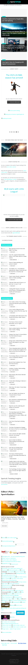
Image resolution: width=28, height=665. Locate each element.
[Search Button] (26, 2)
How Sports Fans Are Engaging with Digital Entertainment (13, 63)
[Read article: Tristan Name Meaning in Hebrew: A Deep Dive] (4, 382)
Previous (3, 124)
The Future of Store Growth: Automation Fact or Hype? (15, 322)
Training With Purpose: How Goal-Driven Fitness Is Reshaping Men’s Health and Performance (17, 290)
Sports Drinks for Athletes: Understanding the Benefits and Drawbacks (16, 441)
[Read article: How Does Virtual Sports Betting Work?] (4, 423)
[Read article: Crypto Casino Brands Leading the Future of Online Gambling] (4, 278)
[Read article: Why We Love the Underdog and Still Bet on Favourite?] (4, 407)
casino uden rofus (5, 643)
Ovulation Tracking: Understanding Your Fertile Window (17, 369)
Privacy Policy (18, 653)
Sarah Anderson (13, 259)
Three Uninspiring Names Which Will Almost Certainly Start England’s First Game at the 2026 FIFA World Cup (17, 350)
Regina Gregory (13, 430)
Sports (4, 16)
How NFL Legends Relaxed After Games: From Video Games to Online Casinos (17, 256)
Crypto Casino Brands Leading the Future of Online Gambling (17, 277)
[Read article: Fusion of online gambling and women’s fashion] (4, 264)
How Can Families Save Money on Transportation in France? (17, 394)
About (24, 653)
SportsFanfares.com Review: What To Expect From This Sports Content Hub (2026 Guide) (13, 33)
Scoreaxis (10, 240)
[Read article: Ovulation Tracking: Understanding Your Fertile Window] (4, 370)
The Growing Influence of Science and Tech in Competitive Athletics (18, 356)
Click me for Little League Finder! (14, 219)
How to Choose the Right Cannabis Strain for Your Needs (17, 434)
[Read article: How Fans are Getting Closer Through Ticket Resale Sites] (4, 449)
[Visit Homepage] (14, 2)
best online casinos (11, 167)
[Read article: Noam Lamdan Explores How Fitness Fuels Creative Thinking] (4, 330)
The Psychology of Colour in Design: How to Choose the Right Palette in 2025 (17, 470)
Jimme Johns (5, 511)
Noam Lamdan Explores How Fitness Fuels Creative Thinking (18, 328)
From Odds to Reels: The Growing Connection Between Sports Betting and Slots (17, 303)
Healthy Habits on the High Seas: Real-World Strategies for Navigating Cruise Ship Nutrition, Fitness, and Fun (18, 463)
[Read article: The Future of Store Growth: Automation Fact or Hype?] (4, 323)
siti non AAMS (14, 643)
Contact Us (13, 655)
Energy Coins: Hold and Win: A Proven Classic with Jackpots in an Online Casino (18, 342)
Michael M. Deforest (14, 473)
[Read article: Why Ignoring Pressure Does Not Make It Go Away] (4, 250)
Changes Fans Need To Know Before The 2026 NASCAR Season (18, 335)
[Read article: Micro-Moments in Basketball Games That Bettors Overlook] (4, 401)
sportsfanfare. (4, 484)
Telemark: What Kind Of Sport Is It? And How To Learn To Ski (17, 283)
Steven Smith (12, 252)
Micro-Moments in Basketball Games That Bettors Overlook (17, 400)
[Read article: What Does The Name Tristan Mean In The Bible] (4, 389)
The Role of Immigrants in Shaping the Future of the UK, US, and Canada (18, 428)
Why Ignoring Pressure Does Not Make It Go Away (17, 249)
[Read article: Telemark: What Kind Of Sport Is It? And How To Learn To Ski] (4, 284)
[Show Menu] (1, 2)
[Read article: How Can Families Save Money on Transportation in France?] (4, 395)
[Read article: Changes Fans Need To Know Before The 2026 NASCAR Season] (4, 336)
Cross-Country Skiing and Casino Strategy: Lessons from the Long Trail (18, 310)
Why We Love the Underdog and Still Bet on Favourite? (17, 406)
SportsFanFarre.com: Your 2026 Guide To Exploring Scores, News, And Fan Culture (13, 47)
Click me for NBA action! (15, 102)
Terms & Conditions (9, 653)
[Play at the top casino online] (8, 620)
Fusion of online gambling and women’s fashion (16, 263)
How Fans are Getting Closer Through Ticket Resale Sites (16, 448)
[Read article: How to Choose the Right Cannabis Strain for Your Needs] (4, 435)
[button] (26, 498)
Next (24, 124)
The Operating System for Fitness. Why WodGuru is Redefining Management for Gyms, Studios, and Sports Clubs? (17, 414)
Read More (4, 514)
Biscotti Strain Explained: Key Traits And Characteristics (17, 362)
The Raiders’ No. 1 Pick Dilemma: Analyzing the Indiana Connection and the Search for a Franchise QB (17, 270)
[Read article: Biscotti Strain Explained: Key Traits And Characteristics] (4, 364)
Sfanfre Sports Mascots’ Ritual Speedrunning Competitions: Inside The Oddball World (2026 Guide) (13, 507)
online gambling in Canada (10, 179)
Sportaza (4, 645)
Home (2, 653)
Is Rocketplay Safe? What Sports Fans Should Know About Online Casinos (18, 316)
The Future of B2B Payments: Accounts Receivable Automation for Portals (17, 455)
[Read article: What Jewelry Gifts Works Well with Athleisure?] (4, 376)
